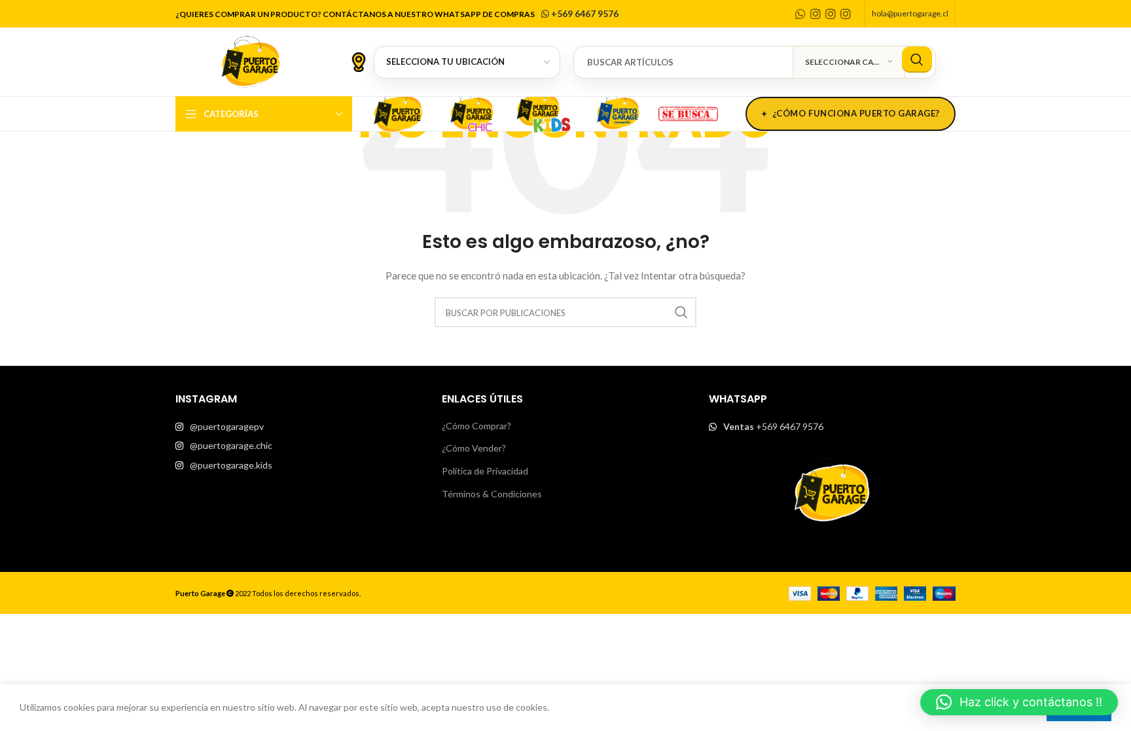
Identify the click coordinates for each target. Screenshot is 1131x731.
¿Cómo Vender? (474, 448)
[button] (1019, 702)
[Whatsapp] (800, 14)
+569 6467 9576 (584, 13)
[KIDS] (544, 112)
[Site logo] (250, 60)
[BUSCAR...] (917, 59)
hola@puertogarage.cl (910, 13)
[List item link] (298, 426)
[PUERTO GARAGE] (398, 112)
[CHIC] (471, 112)
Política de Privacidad (485, 470)
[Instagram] (815, 14)
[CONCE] (618, 112)
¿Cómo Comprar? (476, 425)
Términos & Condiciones (492, 493)
